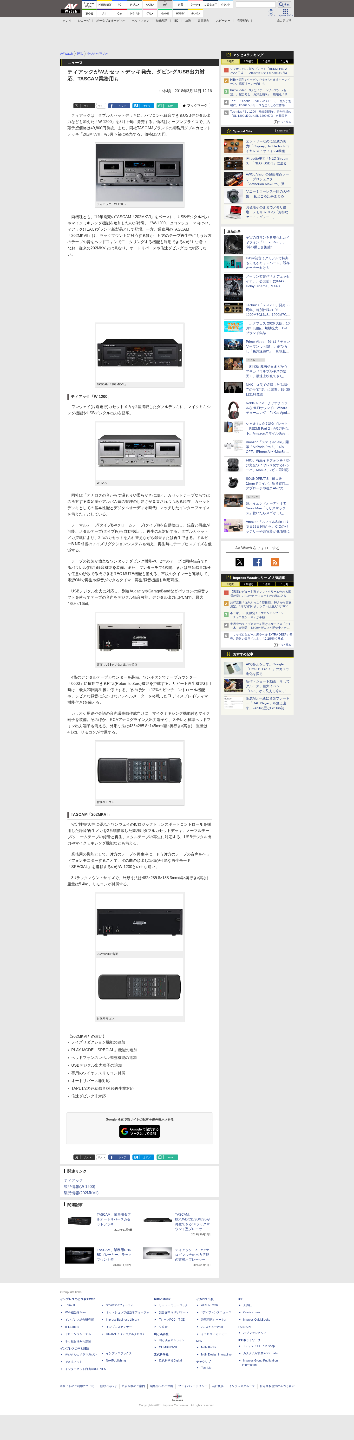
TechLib (206, 1367)
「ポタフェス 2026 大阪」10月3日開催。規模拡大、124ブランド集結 (268, 328)
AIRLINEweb (209, 1305)
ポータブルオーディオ (110, 20)
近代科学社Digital (170, 1360)
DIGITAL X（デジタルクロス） (125, 1334)
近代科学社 (161, 1354)
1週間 (266, 61)
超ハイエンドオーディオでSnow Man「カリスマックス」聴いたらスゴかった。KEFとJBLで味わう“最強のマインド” (268, 513)
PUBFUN (244, 1327)
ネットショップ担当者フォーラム (127, 1312)
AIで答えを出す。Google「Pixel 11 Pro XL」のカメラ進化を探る (267, 669)
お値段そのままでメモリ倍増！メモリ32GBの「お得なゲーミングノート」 (267, 212)
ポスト (88, 105)
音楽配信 (243, 20)
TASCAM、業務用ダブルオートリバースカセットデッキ (114, 1219)
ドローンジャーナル (78, 1334)
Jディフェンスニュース (216, 1312)
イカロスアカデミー (214, 1334)
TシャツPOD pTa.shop (259, 1346)
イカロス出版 (205, 1299)
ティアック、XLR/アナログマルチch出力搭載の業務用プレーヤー (192, 1254)
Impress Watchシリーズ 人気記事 (259, 578)
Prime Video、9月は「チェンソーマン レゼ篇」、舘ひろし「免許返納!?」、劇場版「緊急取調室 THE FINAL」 (260, 94)
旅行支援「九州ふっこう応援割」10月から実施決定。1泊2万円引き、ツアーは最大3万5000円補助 (260, 606)
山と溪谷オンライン (172, 1340)
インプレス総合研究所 (79, 1319)
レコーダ (84, 20)
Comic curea (251, 1312)
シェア (122, 105)
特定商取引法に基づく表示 (277, 1386)
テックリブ (203, 1361)
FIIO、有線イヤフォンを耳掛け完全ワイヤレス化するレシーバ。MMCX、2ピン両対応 (268, 465)
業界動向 (203, 20)
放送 (188, 20)
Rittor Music (162, 1299)
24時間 (248, 61)
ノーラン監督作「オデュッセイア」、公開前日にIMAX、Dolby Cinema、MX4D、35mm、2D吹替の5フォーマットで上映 (268, 286)
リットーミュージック (173, 1305)
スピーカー (223, 20)
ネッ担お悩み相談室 (78, 1341)
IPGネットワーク (249, 1340)
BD (176, 20)
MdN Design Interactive (216, 1354)
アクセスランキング (248, 55)
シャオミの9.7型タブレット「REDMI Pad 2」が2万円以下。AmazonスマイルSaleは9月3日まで (260, 73)
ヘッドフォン (140, 20)
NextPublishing (116, 1360)
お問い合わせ (108, 1386)
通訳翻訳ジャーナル (214, 1319)
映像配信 (162, 20)
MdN (199, 1341)
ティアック (73, 1180)
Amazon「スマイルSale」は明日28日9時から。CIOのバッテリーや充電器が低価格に (268, 526)
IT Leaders (72, 1327)
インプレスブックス (119, 1353)
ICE (240, 1299)
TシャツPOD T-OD (172, 1319)
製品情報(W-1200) (79, 1187)
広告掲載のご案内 (133, 1386)
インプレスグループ (242, 1386)
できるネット (73, 1361)
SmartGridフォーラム (120, 1305)
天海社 (247, 1305)
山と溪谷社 (161, 1334)
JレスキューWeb (212, 1327)
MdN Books (208, 1347)
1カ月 (284, 61)
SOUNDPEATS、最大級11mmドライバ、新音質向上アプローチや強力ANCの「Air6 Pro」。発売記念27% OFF (267, 488)
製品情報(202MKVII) (81, 1193)
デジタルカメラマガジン (81, 1354)
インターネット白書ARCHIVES (85, 1369)
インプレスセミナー (119, 1327)
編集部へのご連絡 (161, 1386)
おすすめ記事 (243, 654)
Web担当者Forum (76, 1312)
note (170, 105)
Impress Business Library (122, 1319)
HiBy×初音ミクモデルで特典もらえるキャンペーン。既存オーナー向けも (268, 263)
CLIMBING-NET (169, 1347)
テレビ (67, 20)
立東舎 (163, 1327)
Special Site (242, 131)
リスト (101, 105)
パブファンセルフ (254, 1333)
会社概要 (218, 1386)
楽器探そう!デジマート (174, 1312)
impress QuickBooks (256, 1319)
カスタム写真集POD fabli (260, 1353)
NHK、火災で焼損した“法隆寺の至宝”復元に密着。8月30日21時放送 (268, 389)
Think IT (70, 1305)
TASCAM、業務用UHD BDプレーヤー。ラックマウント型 (114, 1254)
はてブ (147, 105)
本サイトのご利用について (77, 1386)
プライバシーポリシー (192, 1386)
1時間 (230, 61)
